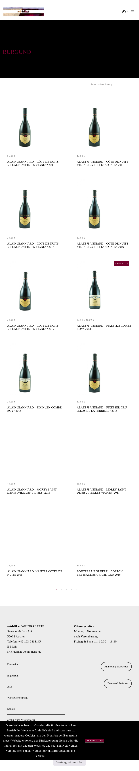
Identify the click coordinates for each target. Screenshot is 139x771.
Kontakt (11, 709)
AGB (9, 686)
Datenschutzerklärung (123, 740)
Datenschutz (13, 664)
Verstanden (94, 740)
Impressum (12, 675)
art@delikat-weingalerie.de (24, 651)
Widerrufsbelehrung (17, 697)
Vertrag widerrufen (69, 762)
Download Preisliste (118, 683)
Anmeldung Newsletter (116, 666)
